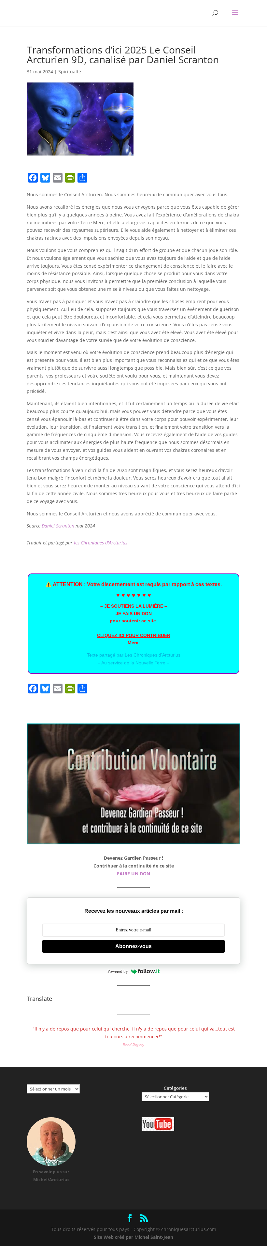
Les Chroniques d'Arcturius (152, 655)
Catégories (175, 1088)
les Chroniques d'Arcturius (100, 543)
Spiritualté (69, 71)
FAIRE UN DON (133, 873)
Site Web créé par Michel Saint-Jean (133, 1237)
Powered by (117, 971)
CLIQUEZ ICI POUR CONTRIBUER (133, 635)
